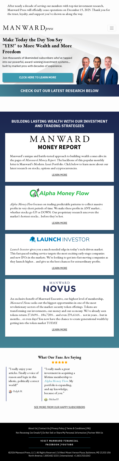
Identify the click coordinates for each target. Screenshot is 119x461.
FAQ (89, 428)
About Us (32, 428)
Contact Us (44, 428)
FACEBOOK (53, 444)
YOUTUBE (67, 444)
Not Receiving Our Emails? (28, 432)
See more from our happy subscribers (59, 407)
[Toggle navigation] (111, 28)
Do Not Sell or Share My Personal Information (64, 432)
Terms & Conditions (75, 428)
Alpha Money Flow (56, 381)
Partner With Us (95, 432)
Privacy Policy (58, 428)
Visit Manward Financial (59, 440)
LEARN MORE (59, 174)
